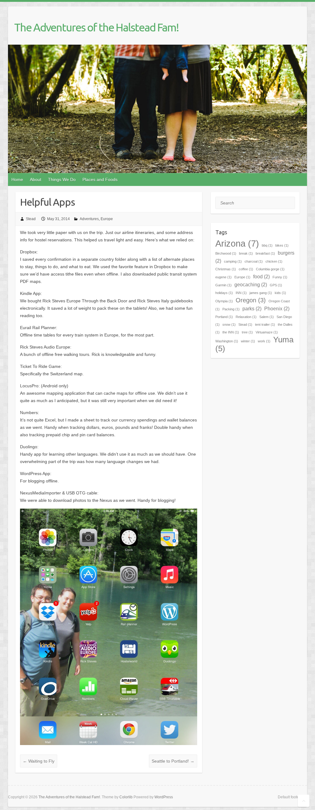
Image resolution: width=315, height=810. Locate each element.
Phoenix (276, 308)
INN (241, 293)
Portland (224, 317)
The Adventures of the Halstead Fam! (96, 27)
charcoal (254, 261)
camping (233, 261)
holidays (224, 293)
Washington (226, 341)
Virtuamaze (267, 332)
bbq (267, 245)
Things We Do (62, 179)
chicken (273, 261)
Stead (31, 219)
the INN (230, 332)
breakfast (265, 253)
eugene (223, 277)
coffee (246, 269)
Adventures (89, 219)
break (246, 253)
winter (248, 341)
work (264, 341)
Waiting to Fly (38, 761)
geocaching (250, 284)
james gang (260, 293)
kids (280, 293)
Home (17, 179)
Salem (266, 317)
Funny (280, 277)
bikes (282, 245)
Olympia (224, 301)
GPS (276, 285)
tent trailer (265, 324)
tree (247, 332)
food (261, 276)
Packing (231, 309)
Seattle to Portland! (173, 761)
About (35, 179)
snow (229, 324)
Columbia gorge (270, 269)
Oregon (251, 300)
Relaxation (246, 317)
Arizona (237, 243)
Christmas (225, 269)
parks (251, 308)
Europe (107, 219)
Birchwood (225, 253)
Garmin (223, 285)
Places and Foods (100, 179)
